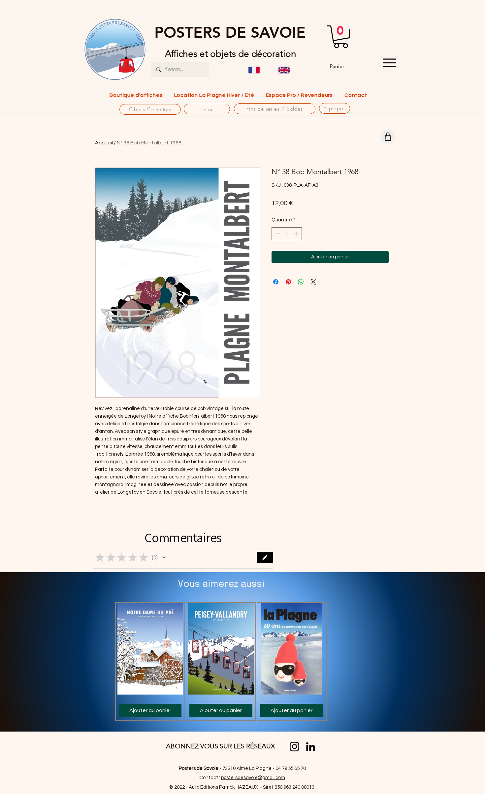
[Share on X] (313, 282)
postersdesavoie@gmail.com (253, 777)
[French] (254, 70)
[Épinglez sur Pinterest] (288, 282)
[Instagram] (294, 746)
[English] (284, 70)
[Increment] (296, 234)
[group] (220, 661)
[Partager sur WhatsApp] (301, 282)
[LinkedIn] (310, 746)
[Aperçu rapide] (150, 649)
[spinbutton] (286, 234)
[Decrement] (277, 234)
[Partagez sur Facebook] (276, 282)
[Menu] (389, 63)
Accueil (104, 142)
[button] (340, 36)
